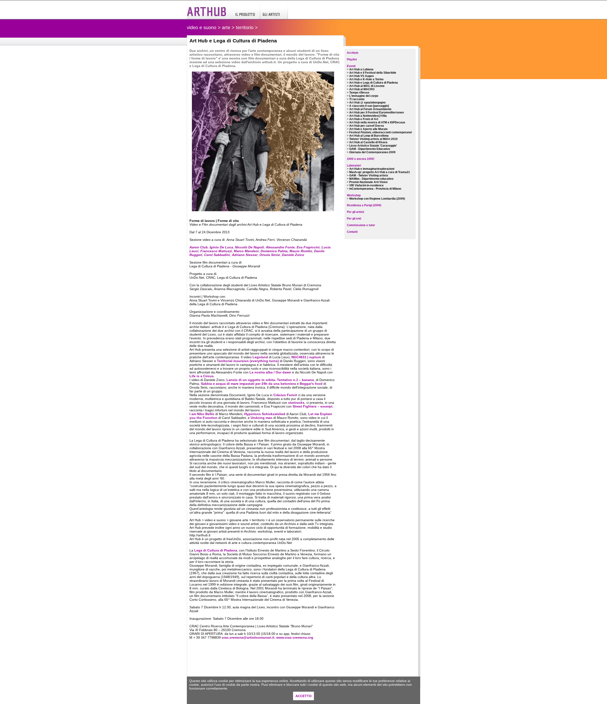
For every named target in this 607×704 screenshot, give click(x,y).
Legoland (260, 357)
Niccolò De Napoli (249, 247)
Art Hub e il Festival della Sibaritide (372, 72)
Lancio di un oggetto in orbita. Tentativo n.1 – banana (270, 380)
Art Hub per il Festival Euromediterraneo (376, 112)
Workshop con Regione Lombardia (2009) (377, 198)
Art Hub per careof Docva (366, 125)
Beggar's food (311, 384)
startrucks (296, 402)
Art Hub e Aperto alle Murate (368, 129)
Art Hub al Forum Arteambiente (370, 109)
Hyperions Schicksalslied (264, 414)
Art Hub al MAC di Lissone (367, 86)
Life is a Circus (201, 376)
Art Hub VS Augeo (361, 76)
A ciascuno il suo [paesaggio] (369, 106)
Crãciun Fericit (285, 395)
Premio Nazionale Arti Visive (368, 182)
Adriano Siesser (245, 255)
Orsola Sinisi (269, 255)
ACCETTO (303, 696)
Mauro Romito (301, 251)
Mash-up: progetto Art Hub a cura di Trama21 (379, 172)
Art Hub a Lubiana (361, 69)
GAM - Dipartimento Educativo (369, 149)
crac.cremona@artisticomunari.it (248, 637)
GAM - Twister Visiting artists (368, 175)
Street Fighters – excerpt (312, 406)
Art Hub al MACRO (361, 89)
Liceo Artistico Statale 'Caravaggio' (373, 145)
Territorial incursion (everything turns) (248, 361)
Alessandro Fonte (280, 247)
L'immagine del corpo (363, 96)
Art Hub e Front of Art (363, 119)
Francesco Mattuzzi (216, 251)
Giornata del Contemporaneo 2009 (372, 152)
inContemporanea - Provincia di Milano (375, 188)
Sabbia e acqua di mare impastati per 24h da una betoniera (248, 384)
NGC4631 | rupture (306, 357)
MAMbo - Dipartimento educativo (371, 178)
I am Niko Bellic (201, 414)
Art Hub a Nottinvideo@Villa (368, 115)
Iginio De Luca (221, 247)
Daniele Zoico (293, 255)
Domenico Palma (274, 251)
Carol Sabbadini (217, 255)
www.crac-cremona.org (294, 637)
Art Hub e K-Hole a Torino (366, 79)
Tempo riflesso (359, 92)
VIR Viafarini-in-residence (366, 185)
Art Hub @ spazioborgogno (367, 102)
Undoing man (261, 418)
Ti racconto (356, 99)
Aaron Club (198, 247)
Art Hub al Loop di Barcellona (369, 135)
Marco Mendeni (246, 251)
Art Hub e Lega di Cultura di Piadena (373, 82)
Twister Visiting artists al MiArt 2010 (373, 139)
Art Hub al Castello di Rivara (368, 142)
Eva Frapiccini (308, 247)
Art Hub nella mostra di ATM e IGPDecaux (377, 122)
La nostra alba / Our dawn (270, 372)
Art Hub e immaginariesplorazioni (371, 168)
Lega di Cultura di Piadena (215, 550)
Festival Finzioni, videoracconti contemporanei (380, 132)
